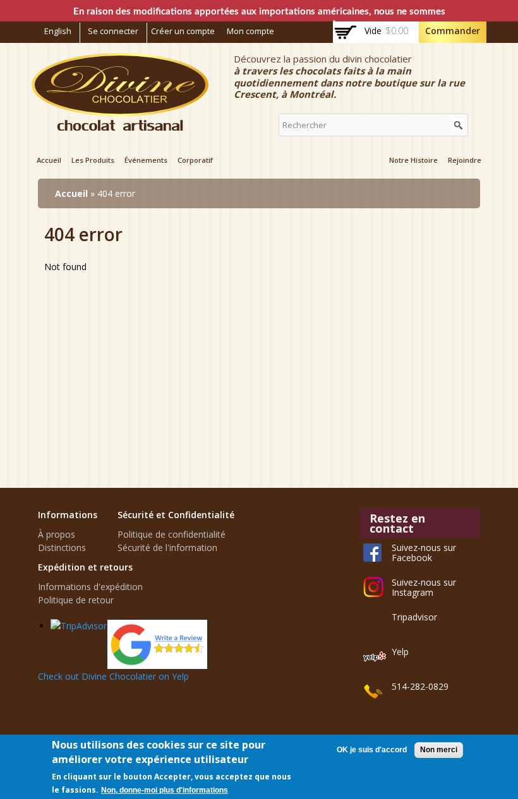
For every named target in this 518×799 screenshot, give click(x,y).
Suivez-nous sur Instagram (424, 587)
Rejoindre (464, 160)
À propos (56, 534)
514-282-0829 (420, 686)
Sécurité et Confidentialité (175, 515)
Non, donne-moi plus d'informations (164, 790)
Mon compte (250, 31)
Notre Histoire (413, 160)
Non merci (438, 749)
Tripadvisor (414, 617)
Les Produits (92, 160)
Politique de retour (76, 600)
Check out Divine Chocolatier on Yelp (113, 676)
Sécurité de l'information (167, 547)
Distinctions (62, 547)
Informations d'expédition (90, 587)
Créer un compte (183, 31)
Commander (452, 31)
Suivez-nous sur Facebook (424, 553)
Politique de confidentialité (171, 534)
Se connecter (113, 31)
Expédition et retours (85, 567)
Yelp (400, 652)
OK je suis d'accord (372, 749)
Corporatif (195, 160)
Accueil (49, 160)
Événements (145, 160)
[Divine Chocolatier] (120, 124)
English (57, 31)
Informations (67, 515)
